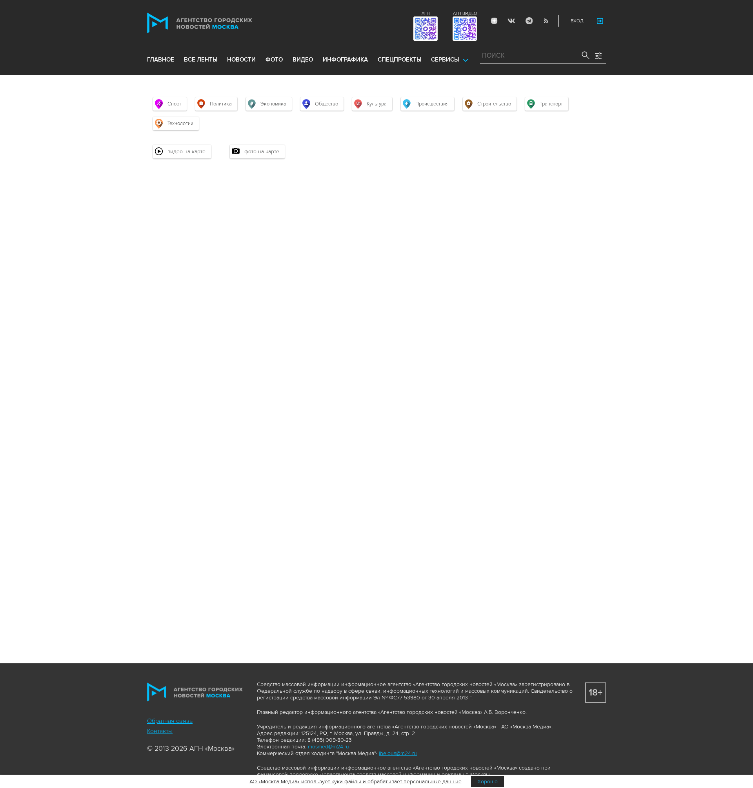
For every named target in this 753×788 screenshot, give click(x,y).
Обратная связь (170, 721)
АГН (426, 13)
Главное (160, 59)
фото (274, 59)
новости (241, 59)
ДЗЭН (494, 21)
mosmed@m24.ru (328, 746)
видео (303, 59)
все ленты (200, 59)
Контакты (160, 731)
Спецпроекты (399, 59)
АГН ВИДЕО (465, 13)
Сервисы (445, 59)
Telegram (529, 21)
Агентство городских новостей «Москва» (214, 23)
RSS (546, 21)
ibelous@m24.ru (398, 753)
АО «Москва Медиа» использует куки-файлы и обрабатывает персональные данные (355, 781)
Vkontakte (511, 21)
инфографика (345, 59)
